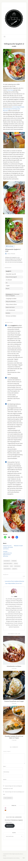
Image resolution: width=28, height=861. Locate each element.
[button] (8, 140)
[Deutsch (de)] (5, 810)
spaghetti (14, 568)
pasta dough (17, 566)
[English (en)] (5, 807)
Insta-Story (10, 90)
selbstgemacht (7, 568)
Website (4, 779)
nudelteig (6, 566)
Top (23, 858)
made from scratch (8, 563)
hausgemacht (7, 560)
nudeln (16, 563)
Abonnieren (10, 826)
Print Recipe (10, 246)
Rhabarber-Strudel (18, 545)
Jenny (15, 596)
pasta (11, 566)
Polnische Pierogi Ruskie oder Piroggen (14, 701)
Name (4, 766)
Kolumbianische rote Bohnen (14, 666)
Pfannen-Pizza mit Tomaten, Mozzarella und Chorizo (8, 547)
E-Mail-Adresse (6, 772)
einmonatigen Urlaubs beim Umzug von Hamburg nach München (13, 108)
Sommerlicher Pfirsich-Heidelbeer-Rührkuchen (14, 581)
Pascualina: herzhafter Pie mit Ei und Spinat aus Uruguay (14, 737)
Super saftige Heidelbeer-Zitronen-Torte (13, 583)
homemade (14, 560)
